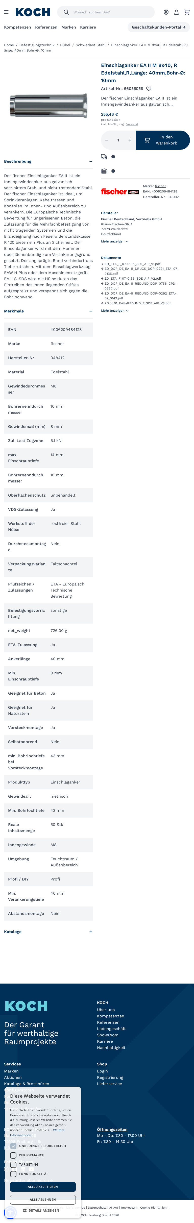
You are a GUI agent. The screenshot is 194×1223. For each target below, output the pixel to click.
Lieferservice (109, 1083)
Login (102, 1071)
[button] (43, 1210)
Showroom (107, 1035)
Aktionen (13, 1077)
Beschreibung (17, 161)
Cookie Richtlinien (153, 1207)
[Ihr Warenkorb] (187, 12)
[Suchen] (66, 12)
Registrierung (110, 1077)
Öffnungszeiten (112, 1129)
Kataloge (12, 931)
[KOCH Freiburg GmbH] (33, 12)
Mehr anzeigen (113, 241)
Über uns (106, 1009)
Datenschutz (97, 1207)
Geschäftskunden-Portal (159, 27)
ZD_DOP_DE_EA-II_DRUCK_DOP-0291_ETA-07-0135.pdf (140, 271)
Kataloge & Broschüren (26, 1083)
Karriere (88, 27)
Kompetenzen (17, 27)
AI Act (113, 1207)
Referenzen (46, 27)
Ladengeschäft (111, 1028)
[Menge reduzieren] (106, 140)
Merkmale (14, 311)
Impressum (129, 1207)
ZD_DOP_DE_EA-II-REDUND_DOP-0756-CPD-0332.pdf (139, 286)
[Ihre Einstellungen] (166, 12)
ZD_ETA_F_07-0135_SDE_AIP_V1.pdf (130, 264)
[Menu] (6, 12)
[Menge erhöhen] (129, 140)
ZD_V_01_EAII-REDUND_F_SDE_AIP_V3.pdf (136, 303)
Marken (68, 27)
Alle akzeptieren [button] (43, 1187)
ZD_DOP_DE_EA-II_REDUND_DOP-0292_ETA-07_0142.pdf (139, 295)
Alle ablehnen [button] (43, 1199)
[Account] (176, 12)
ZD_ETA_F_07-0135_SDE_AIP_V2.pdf (131, 278)
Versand (132, 124)
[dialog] (43, 1152)
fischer (160, 186)
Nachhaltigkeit (111, 1047)
